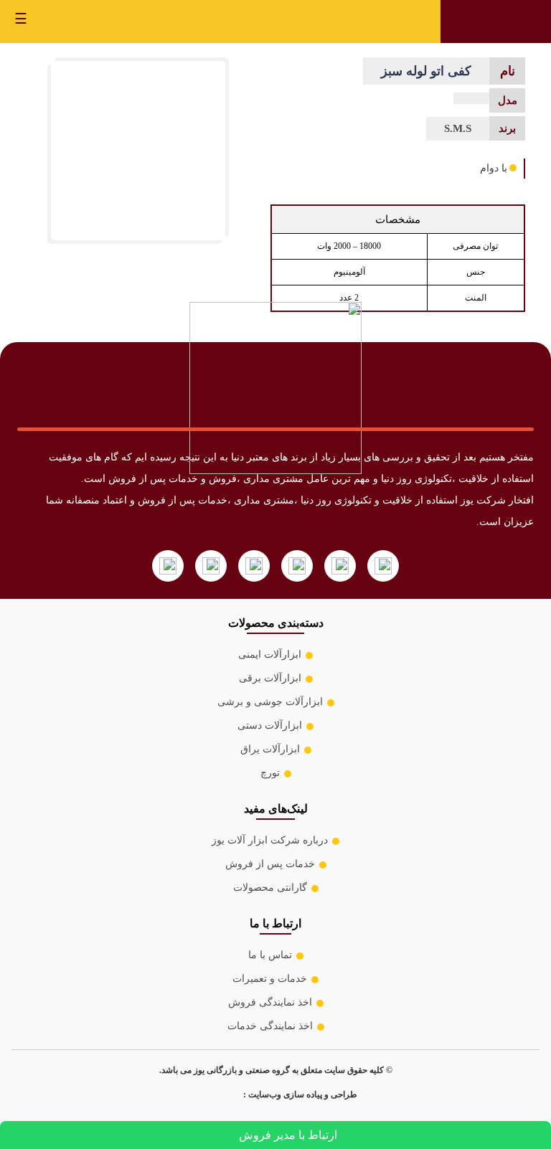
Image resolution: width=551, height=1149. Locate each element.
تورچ (270, 772)
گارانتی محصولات (270, 887)
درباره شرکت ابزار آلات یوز (270, 840)
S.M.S (457, 128)
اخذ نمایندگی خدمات (270, 1026)
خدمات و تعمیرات (269, 978)
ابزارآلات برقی (270, 678)
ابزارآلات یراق (270, 749)
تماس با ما (270, 955)
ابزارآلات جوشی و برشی (270, 701)
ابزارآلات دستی (269, 725)
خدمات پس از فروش (270, 864)
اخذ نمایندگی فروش (270, 1002)
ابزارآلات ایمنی (269, 654)
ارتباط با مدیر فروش (288, 1135)
